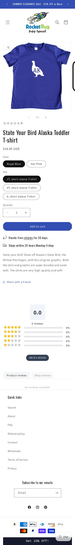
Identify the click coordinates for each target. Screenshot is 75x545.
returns (28, 238)
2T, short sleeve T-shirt (22, 179)
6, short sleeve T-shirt (21, 196)
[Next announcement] (68, 4)
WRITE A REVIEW (37, 357)
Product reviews (17, 375)
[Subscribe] (56, 492)
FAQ (10, 425)
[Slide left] (29, 117)
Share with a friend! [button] (19, 282)
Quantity (7, 205)
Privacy (12, 468)
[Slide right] (46, 117)
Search (12, 407)
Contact (13, 442)
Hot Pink (36, 164)
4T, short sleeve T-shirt (22, 187)
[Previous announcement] (7, 4)
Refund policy (16, 433)
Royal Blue (14, 164)
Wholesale (14, 451)
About (11, 416)
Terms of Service (18, 459)
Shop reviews (42, 375)
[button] (7, 22)
